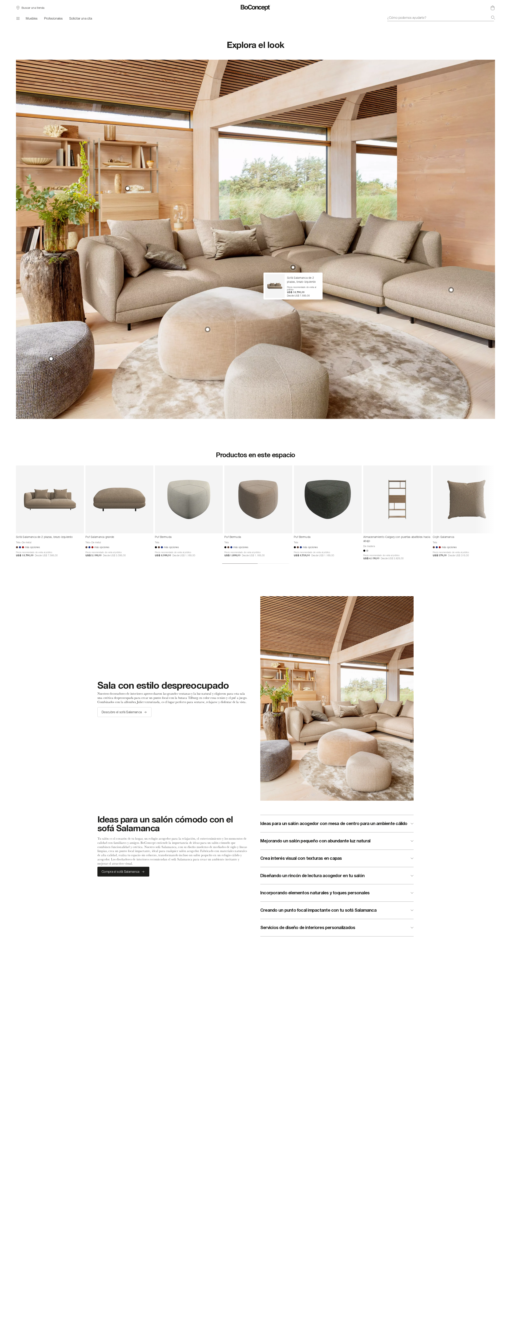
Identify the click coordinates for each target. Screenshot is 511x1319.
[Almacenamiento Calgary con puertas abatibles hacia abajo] (397, 499)
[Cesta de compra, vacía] (492, 7)
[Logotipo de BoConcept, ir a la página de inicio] (255, 7)
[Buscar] (493, 17)
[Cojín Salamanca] (467, 499)
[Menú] (18, 18)
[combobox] (441, 17)
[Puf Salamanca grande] (119, 499)
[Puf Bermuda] (189, 499)
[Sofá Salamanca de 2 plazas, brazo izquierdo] (50, 499)
